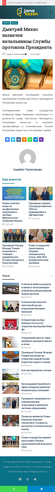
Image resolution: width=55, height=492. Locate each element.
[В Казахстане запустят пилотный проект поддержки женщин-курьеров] (10, 306)
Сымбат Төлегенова (15, 54)
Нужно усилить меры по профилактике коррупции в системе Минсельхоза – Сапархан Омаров (12, 212)
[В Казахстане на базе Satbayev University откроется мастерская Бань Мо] (10, 324)
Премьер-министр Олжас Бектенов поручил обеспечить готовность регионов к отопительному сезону (36, 423)
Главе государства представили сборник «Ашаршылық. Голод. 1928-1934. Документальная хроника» (39, 254)
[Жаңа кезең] (27, 12)
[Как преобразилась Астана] (10, 374)
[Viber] (41, 139)
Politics (6, 23)
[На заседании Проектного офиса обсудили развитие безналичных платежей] (10, 388)
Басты (14, 23)
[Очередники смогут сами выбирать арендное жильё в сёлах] (10, 342)
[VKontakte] (18, 139)
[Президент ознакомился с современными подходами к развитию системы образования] (10, 402)
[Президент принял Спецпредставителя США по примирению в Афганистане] (41, 193)
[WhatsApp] (30, 139)
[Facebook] (7, 139)
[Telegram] (35, 139)
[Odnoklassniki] (24, 139)
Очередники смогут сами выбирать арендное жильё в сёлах (36, 341)
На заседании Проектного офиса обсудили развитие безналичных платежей (36, 387)
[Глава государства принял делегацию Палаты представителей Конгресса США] (10, 441)
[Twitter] (13, 139)
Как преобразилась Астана (36, 370)
